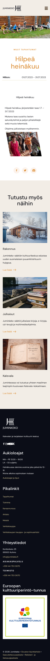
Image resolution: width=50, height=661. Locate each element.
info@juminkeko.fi (10, 557)
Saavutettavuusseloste (13, 655)
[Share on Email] (33, 170)
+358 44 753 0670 (11, 566)
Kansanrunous (9, 508)
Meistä (6, 520)
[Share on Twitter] (25, 170)
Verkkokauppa (9, 526)
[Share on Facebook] (16, 170)
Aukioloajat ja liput (11, 478)
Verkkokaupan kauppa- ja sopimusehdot (21, 532)
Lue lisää (7, 269)
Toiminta (6, 502)
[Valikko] (46, 8)
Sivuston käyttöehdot (30, 651)
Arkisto (6, 514)
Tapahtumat (8, 496)
